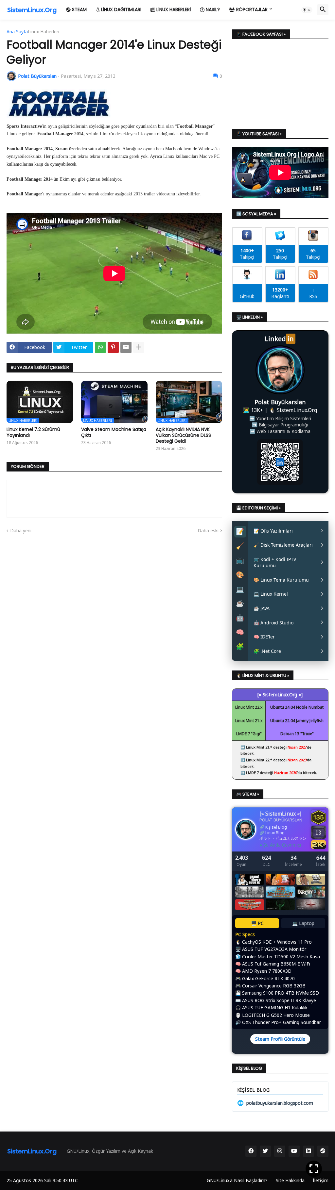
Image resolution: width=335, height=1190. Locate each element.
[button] (306, 10)
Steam (79, 9)
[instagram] (279, 1151)
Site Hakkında (290, 1180)
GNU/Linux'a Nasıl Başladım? (237, 1180)
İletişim (320, 1180)
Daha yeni (20, 530)
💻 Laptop (303, 923)
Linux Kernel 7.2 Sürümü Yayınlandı (33, 432)
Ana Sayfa (17, 31)
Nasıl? (212, 9)
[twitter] (265, 1151)
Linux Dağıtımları (120, 9)
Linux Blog (275, 832)
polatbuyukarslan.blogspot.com (275, 1102)
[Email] (126, 347)
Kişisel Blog (276, 827)
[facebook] (250, 1151)
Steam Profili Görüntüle (280, 1039)
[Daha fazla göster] (138, 347)
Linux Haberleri (173, 9)
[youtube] (294, 1151)
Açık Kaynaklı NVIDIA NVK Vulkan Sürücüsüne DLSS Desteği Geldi (183, 435)
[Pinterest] (113, 347)
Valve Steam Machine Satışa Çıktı (113, 432)
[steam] (322, 1151)
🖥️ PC (257, 923)
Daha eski (208, 530)
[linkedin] (308, 1151)
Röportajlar (251, 9)
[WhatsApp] (100, 347)
